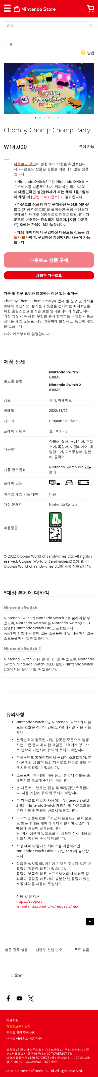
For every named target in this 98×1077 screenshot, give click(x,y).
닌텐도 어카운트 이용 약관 (24, 1038)
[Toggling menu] (7, 8)
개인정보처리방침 (18, 1026)
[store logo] (35, 9)
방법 (90, 52)
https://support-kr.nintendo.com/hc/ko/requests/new (47, 904)
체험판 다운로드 (49, 275)
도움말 (16, 974)
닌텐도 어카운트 (45, 196)
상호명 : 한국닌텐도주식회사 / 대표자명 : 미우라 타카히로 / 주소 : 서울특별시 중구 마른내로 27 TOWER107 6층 (47, 1051)
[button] (35, 118)
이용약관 (12, 1020)
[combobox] (49, 25)
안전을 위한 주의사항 (20, 1032)
